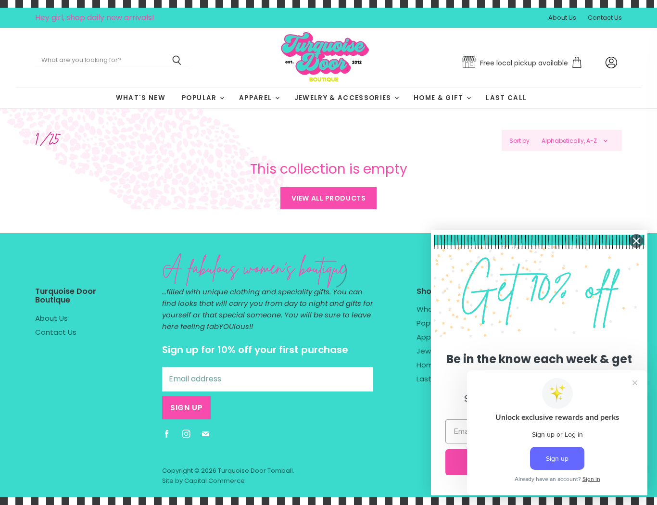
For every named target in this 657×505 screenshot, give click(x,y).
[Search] (177, 60)
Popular (200, 97)
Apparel (256, 97)
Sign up (186, 407)
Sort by (519, 141)
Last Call (506, 97)
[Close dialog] (636, 241)
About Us (562, 18)
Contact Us (605, 18)
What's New (140, 97)
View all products (328, 198)
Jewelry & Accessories (343, 97)
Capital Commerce (214, 480)
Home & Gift (440, 97)
